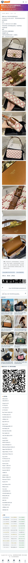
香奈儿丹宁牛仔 (14, 541)
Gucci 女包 (4, 461)
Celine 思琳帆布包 (21, 517)
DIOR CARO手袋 (6, 530)
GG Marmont (5, 458)
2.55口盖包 (4, 407)
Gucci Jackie (6, 536)
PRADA (4, 486)
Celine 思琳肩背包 (20, 272)
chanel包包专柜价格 (15, 556)
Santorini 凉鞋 (5, 470)
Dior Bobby (4, 428)
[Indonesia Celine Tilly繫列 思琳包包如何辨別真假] (20, 354)
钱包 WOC (4, 421)
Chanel (3, 403)
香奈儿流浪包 (21, 545)
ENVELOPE (4, 495)
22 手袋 (4, 410)
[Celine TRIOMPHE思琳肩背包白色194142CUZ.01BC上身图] (20, 323)
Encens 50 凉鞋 (5, 467)
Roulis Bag (10, 555)
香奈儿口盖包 (13, 543)
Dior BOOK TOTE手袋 (14, 528)
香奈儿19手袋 (6, 539)
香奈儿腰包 (14, 547)
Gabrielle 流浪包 (5, 417)
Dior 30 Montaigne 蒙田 (6, 526)
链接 (14, 275)
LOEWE (4, 475)
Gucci (3, 456)
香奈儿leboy (22, 538)
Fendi (3, 438)
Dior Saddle (4, 433)
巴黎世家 (4, 509)
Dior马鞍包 (14, 534)
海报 (9, 275)
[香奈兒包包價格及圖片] (2, 9)
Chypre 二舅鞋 (5, 465)
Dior (3, 424)
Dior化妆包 (14, 532)
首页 (8, 13)
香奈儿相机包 (6, 547)
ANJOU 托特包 (5, 442)
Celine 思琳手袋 (6, 519)
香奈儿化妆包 (21, 541)
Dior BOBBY (14, 525)
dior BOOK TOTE (6, 528)
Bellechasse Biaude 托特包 (7, 447)
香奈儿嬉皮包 (21, 543)
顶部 (25, 561)
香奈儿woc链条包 (6, 541)
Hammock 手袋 (5, 479)
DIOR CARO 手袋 (14, 530)
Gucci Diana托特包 (22, 534)
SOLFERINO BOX (6, 502)
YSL (3, 489)
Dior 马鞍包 (6, 534)
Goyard (3, 440)
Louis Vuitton (5, 484)
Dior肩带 (21, 532)
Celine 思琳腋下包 (14, 522)
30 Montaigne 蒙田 (6, 426)
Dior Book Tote (5, 430)
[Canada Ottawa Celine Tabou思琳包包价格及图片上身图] (7, 305)
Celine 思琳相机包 (21, 519)
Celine (5, 9)
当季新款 (4, 419)
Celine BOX (4, 400)
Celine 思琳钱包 (14, 524)
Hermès (4, 463)
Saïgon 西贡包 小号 (6, 451)
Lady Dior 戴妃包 (6, 435)
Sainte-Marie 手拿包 (6, 454)
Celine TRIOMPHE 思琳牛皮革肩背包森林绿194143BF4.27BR (20, 347)
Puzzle (3, 481)
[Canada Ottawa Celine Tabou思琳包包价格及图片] (20, 305)
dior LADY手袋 (6, 532)
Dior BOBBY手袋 (22, 526)
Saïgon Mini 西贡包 (6, 449)
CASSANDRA (5, 491)
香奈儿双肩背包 (6, 543)
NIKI (3, 500)
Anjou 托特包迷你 (6, 444)
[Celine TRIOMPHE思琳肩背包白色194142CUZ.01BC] (7, 338)
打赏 (4, 275)
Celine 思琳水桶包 (14, 519)
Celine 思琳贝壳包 (21, 522)
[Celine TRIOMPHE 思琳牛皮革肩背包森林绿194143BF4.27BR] (20, 338)
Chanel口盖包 (21, 524)
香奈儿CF (13, 538)
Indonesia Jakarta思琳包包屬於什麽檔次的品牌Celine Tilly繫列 (7, 363)
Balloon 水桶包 (5, 477)
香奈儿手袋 (6, 545)
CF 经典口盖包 (5, 414)
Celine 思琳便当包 (14, 517)
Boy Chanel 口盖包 (6, 412)
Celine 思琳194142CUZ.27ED (9, 272)
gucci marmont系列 (14, 537)
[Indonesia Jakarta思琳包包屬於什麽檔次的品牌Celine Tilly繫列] (7, 354)
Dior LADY (21, 530)
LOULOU (4, 498)
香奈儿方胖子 (13, 545)
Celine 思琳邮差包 (6, 524)
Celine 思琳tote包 (6, 517)
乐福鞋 (3, 472)
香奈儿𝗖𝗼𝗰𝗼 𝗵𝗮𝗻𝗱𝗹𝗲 (21, 547)
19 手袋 (4, 405)
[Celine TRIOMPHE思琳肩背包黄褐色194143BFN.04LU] (7, 321)
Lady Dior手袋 (21, 537)
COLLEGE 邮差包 (6, 493)
